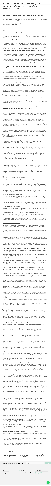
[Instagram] (35, 473)
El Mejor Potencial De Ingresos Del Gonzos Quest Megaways (39, 455)
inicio (4, 470)
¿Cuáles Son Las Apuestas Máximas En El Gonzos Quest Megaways (24, 455)
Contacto (38, 470)
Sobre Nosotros (6, 473)
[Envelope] (41, 473)
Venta (4, 477)
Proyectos (5, 479)
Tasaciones (5, 475)
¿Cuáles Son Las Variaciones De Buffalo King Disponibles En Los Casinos (10, 455)
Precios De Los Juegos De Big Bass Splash (9, 394)
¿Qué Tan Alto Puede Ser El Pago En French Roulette (11, 223)
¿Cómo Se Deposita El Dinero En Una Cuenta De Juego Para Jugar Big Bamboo (15, 322)
